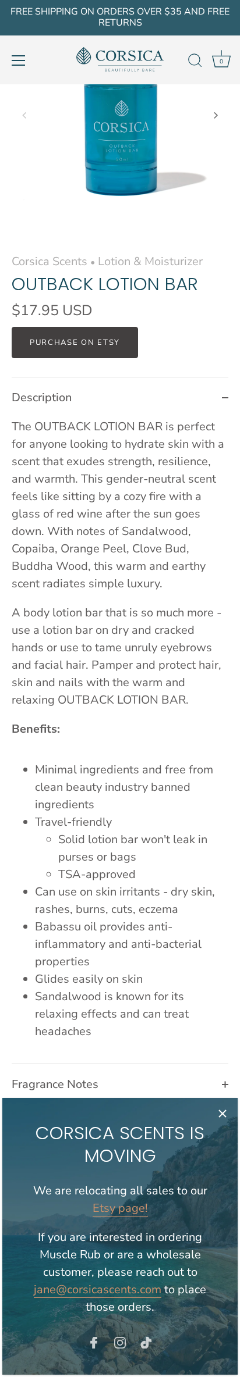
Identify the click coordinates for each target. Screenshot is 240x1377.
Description (42, 397)
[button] (24, 115)
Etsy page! (120, 1208)
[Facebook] (94, 1342)
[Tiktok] (146, 1342)
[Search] (195, 62)
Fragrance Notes (55, 1084)
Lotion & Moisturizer (150, 261)
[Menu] (18, 60)
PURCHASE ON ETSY (75, 342)
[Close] (222, 1113)
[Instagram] (120, 1342)
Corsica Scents (49, 261)
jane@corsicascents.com (97, 1289)
